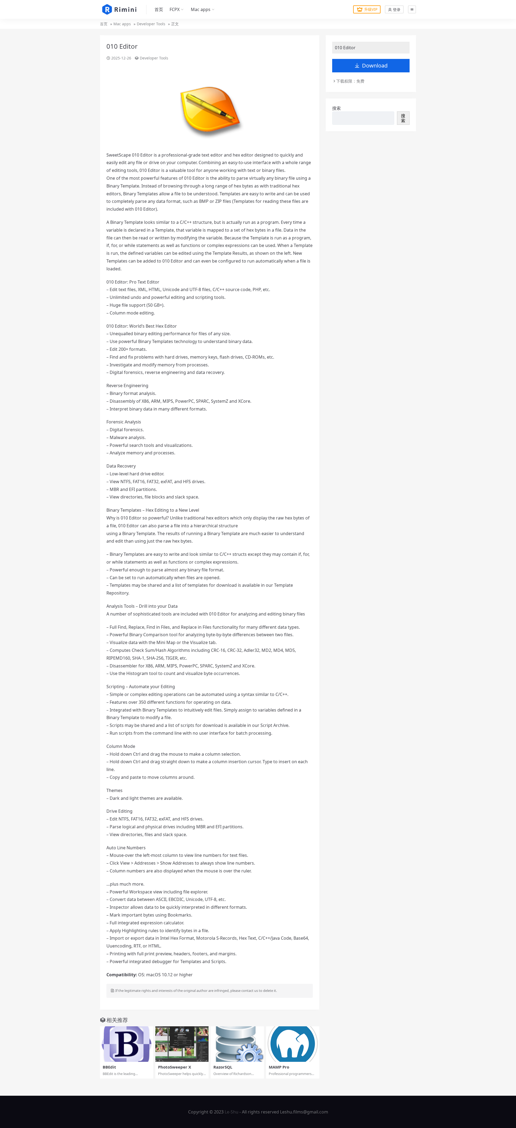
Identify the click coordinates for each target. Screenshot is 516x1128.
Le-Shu (231, 1112)
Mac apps (200, 9)
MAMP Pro (279, 1067)
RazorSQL (222, 1067)
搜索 (336, 108)
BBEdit (109, 1067)
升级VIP (370, 9)
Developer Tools (151, 23)
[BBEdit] (126, 1044)
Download (375, 65)
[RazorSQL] (237, 1044)
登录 (396, 9)
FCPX (175, 9)
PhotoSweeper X (174, 1067)
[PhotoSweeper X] (182, 1044)
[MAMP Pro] (292, 1044)
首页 (159, 9)
